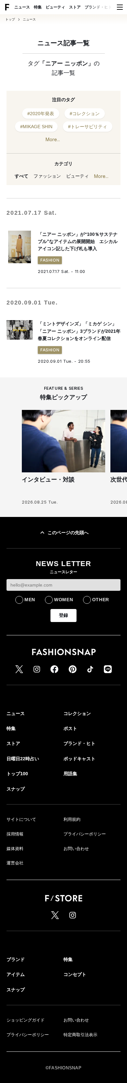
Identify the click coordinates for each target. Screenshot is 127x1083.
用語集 (70, 773)
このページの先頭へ (68, 532)
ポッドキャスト (79, 758)
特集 (38, 7)
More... (53, 139)
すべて (21, 176)
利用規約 (72, 819)
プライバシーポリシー (85, 834)
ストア (75, 7)
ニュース (22, 7)
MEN (29, 599)
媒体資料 (15, 848)
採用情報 (15, 834)
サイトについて (21, 819)
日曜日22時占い (23, 758)
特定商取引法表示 (80, 1034)
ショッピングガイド (26, 1020)
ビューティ (55, 7)
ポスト (70, 728)
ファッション (47, 176)
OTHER (100, 599)
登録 (63, 615)
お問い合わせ (76, 848)
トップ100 (17, 773)
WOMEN (63, 599)
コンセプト (75, 974)
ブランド (16, 959)
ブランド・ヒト (98, 7)
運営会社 (15, 862)
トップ (10, 19)
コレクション (77, 713)
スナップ (16, 789)
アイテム (16, 974)
